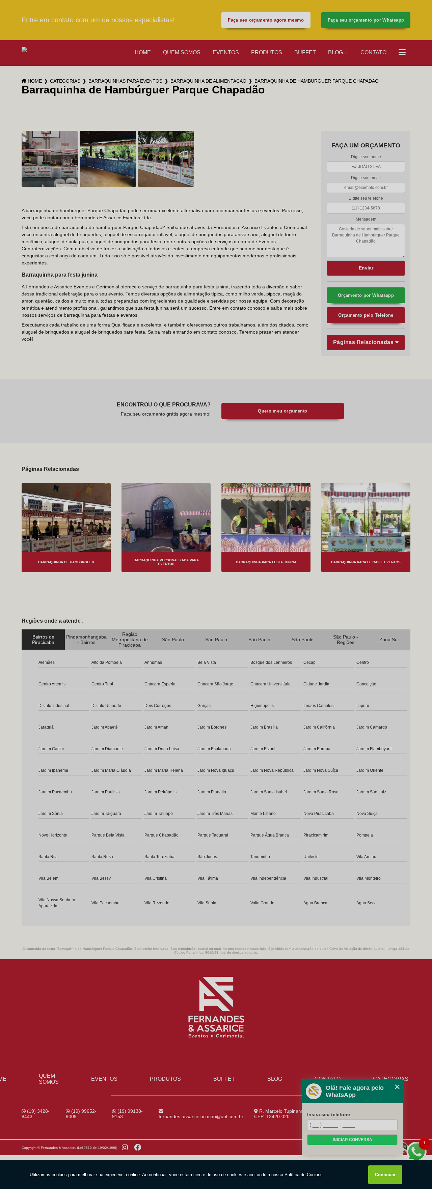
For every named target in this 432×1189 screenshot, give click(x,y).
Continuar (385, 1174)
